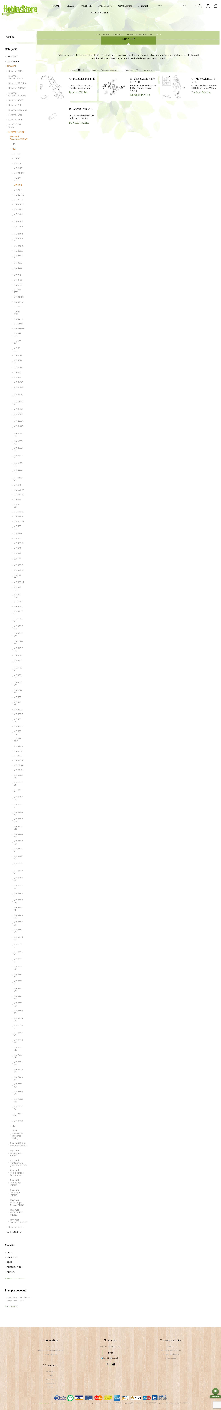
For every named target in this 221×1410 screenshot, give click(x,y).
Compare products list (170, 1354)
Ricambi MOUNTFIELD (15, 77)
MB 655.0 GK (18, 901)
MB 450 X (18, 494)
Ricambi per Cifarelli (14, 125)
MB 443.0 (18, 382)
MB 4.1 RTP (17, 349)
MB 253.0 (18, 251)
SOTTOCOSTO (14, 1232)
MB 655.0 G (18, 894)
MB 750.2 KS (18, 1070)
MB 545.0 (18, 606)
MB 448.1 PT (18, 449)
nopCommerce (44, 1403)
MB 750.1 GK (18, 1056)
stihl (22, 1301)
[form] (110, 1346)
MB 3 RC (18, 280)
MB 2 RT (18, 168)
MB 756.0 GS (18, 1100)
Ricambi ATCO (15, 100)
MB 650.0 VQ (18, 827)
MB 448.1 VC (18, 479)
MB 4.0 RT (19, 328)
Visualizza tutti (14, 1278)
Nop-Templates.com (67, 1403)
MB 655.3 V (18, 1026)
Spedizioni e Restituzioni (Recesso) (50, 1350)
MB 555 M (19, 726)
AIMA (9, 1262)
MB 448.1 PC (18, 442)
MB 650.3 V (18, 872)
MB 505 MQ (17, 595)
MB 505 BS (17, 559)
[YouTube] (113, 1364)
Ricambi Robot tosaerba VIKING (18, 1144)
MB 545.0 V (18, 620)
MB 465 (17, 538)
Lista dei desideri (54, 78)
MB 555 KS (17, 720)
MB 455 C (18, 511)
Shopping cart (50, 1383)
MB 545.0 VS (18, 649)
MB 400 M (18, 361)
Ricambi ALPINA (16, 88)
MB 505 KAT (17, 576)
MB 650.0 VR (18, 835)
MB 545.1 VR (18, 691)
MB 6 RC (18, 751)
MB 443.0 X (18, 403)
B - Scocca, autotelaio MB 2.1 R (142, 80)
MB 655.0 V (18, 945)
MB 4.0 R (18, 323)
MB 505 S (18, 601)
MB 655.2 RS (18, 1011)
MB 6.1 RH (19, 760)
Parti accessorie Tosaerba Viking (17, 1134)
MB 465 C (18, 543)
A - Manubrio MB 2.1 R (82, 78)
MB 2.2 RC (19, 195)
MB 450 (18, 485)
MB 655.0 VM (18, 953)
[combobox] (176, 6)
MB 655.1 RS (18, 975)
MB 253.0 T (18, 256)
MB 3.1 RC (18, 302)
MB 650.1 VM (18, 857)
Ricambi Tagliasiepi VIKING (15, 1183)
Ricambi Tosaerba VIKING (19, 137)
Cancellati (116, 1358)
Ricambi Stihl (15, 105)
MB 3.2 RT (19, 319)
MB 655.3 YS (18, 1041)
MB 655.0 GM (18, 908)
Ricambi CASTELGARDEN (17, 94)
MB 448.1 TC (18, 464)
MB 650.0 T (18, 791)
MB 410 (17, 372)
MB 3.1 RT (18, 306)
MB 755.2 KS (18, 1092)
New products (170, 1358)
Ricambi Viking (16, 132)
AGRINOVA (12, 1257)
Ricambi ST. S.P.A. (17, 83)
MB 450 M (19, 490)
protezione (11, 1297)
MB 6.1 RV (18, 765)
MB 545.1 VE (18, 676)
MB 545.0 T (18, 612)
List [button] (84, 70)
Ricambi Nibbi (15, 119)
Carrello (215, 6)
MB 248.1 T (18, 215)
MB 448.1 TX (18, 471)
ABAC (10, 1252)
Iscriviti (106, 1358)
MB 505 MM (17, 588)
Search (170, 1346)
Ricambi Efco (15, 115)
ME (13, 1126)
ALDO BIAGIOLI (15, 1267)
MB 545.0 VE (18, 627)
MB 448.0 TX (18, 434)
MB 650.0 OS (18, 783)
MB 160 (17, 158)
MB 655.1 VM (18, 989)
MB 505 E (18, 570)
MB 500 (18, 548)
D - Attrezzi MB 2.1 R (80, 108)
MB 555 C (18, 709)
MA (13, 144)
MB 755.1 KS (18, 1085)
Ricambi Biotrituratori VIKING (16, 1212)
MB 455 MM (17, 527)
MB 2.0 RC (19, 173)
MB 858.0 (18, 1121)
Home (98, 34)
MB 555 (17, 697)
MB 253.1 (18, 263)
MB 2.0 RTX (17, 179)
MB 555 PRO (17, 739)
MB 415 (17, 377)
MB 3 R (17, 275)
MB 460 (18, 533)
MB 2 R (17, 163)
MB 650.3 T (18, 864)
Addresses (50, 1379)
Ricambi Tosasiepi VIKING (15, 1192)
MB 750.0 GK (18, 1048)
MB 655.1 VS (18, 1004)
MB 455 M (19, 521)
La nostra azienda (50, 1354)
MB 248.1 (18, 209)
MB (13, 149)
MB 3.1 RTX (17, 312)
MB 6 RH (18, 755)
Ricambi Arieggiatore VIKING (16, 1153)
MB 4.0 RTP (17, 334)
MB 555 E (18, 714)
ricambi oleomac (25, 1297)
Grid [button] (79, 70)
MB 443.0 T (18, 395)
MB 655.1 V (18, 982)
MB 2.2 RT (19, 199)
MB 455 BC (17, 505)
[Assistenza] (215, 1391)
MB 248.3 (18, 234)
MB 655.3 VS (18, 1034)
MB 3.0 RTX (17, 291)
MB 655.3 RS (18, 1019)
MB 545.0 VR (18, 642)
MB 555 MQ (17, 732)
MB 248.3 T (18, 239)
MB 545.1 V (18, 669)
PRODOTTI (12, 56)
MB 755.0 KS (18, 1078)
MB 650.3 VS (18, 886)
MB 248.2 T (18, 227)
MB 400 (18, 355)
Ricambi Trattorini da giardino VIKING (18, 1163)
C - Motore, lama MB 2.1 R (203, 80)
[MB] (52, 87)
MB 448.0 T (18, 427)
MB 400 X (19, 367)
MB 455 (17, 499)
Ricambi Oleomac (17, 110)
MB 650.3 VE (18, 879)
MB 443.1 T (18, 415)
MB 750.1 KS (18, 1063)
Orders (50, 1375)
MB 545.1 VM (18, 683)
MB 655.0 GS (18, 923)
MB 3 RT (18, 285)
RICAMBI (11, 66)
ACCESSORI (13, 61)
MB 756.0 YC (18, 1107)
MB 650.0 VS (18, 842)
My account (50, 1371)
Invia (110, 1352)
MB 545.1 (18, 655)
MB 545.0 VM (18, 634)
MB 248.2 (18, 221)
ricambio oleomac (12, 1301)
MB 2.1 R (18, 185)
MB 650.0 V (18, 805)
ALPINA (11, 1272)
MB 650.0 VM (18, 820)
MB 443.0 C (18, 388)
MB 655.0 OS (18, 938)
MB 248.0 (18, 204)
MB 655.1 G (18, 960)
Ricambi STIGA (16, 71)
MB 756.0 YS (18, 1115)
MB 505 (17, 553)
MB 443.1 (18, 409)
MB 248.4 (18, 246)
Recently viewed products (171, 1350)
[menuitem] (50, 1346)
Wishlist (50, 1387)
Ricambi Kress (15, 1227)
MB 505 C (18, 565)
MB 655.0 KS (18, 930)
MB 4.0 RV (17, 342)
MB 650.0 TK (18, 798)
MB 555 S (18, 746)
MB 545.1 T (18, 661)
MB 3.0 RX (19, 297)
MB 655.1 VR (18, 997)
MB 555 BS (17, 703)
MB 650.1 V (18, 849)
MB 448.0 (18, 421)
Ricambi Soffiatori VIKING (18, 1221)
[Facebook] (107, 1364)
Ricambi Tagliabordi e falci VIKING (17, 1173)
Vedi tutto (11, 1306)
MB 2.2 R (18, 190)
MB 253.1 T (18, 269)
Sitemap (50, 1346)
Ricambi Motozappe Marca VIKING (17, 1202)
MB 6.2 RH (19, 770)
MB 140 (17, 153)
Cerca (199, 6)
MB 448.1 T (18, 456)
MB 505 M (19, 582)
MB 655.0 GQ (18, 916)
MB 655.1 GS (18, 967)
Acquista (49, 73)
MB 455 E (18, 516)
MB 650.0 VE (18, 813)
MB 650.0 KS (18, 776)
